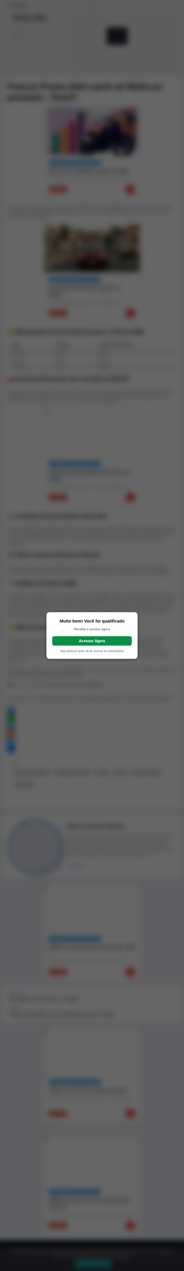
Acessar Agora (92, 640)
